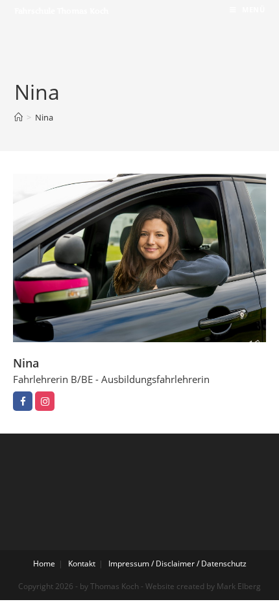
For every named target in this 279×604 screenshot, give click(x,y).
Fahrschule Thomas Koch (61, 11)
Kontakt (81, 563)
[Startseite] (18, 117)
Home (44, 563)
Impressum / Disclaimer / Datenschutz (177, 563)
